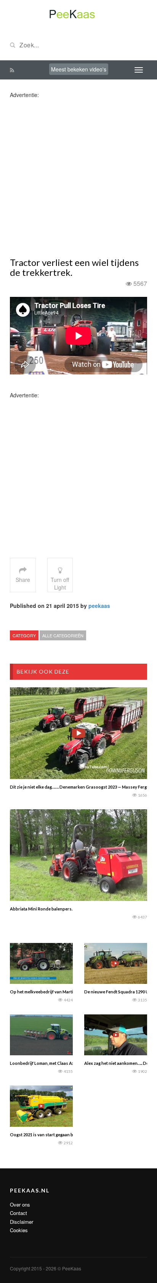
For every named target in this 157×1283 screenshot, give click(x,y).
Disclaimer (21, 1221)
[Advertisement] (78, 177)
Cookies (19, 1230)
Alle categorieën (62, 635)
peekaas (99, 605)
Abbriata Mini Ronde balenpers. (41, 908)
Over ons (20, 1204)
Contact (18, 1213)
